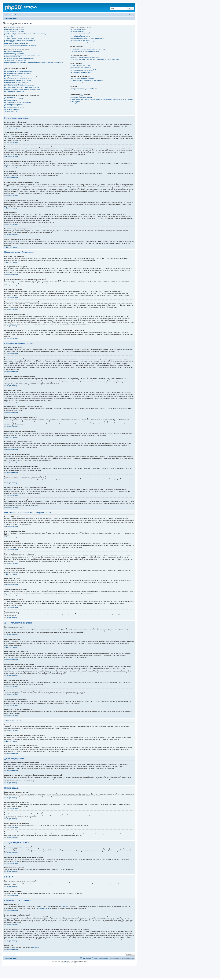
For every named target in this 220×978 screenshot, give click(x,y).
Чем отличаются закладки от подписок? (82, 78)
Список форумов (11, 958)
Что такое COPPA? (9, 42)
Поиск (129, 8)
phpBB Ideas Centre (43, 908)
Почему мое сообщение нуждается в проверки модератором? (22, 89)
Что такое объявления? (11, 106)
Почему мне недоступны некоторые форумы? (17, 80)
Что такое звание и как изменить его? (15, 60)
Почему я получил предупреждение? (15, 84)
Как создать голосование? (12, 75)
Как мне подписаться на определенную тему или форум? (87, 80)
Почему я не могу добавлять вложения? (16, 82)
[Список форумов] (13, 7)
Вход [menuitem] (132, 14)
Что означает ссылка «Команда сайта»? (82, 42)
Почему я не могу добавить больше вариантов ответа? (20, 77)
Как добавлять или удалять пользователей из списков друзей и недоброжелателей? (94, 59)
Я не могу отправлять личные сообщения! (82, 48)
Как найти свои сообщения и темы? (80, 72)
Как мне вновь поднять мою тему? (14, 91)
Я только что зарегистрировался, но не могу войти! (19, 38)
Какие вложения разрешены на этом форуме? (83, 88)
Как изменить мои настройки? (13, 51)
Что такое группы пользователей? (80, 33)
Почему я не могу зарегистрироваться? (16, 43)
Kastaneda (35, 947)
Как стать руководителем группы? (80, 36)
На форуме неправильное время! (14, 53)
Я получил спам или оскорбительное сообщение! (84, 51)
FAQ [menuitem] (15, 14)
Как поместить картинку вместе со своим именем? (19, 58)
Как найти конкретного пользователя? (81, 70)
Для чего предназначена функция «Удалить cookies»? (20, 45)
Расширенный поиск (132, 8)
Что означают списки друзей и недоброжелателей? (85, 57)
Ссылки (8, 14)
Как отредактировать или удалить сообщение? (18, 71)
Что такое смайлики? (10, 100)
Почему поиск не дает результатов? (81, 67)
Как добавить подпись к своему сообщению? (17, 73)
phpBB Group (64, 906)
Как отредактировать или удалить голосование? (18, 78)
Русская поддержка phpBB (69, 962)
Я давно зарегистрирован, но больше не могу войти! (19, 40)
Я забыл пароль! (9, 36)
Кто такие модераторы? (77, 31)
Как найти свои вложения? (78, 90)
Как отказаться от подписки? (78, 82)
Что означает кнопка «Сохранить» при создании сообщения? (22, 87)
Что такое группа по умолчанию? (80, 40)
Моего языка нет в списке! (12, 56)
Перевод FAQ (74, 103)
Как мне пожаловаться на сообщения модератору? (19, 85)
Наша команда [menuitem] (86, 958)
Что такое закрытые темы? (12, 109)
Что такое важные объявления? (13, 104)
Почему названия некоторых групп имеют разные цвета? (87, 38)
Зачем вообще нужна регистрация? (14, 31)
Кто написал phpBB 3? (76, 96)
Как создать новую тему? (11, 70)
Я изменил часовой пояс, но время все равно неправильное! (22, 55)
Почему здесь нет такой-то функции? (81, 97)
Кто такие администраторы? (78, 29)
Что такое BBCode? (10, 97)
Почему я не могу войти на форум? (14, 29)
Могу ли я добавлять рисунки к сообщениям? (17, 102)
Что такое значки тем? (10, 111)
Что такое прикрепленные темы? (13, 107)
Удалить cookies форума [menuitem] (101, 958)
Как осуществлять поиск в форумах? (81, 65)
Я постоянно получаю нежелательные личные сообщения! (87, 49)
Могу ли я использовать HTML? (13, 99)
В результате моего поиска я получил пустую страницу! (86, 69)
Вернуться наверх (12, 128)
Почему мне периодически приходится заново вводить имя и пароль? (24, 33)
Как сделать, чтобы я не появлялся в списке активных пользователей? (25, 35)
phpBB (65, 961)
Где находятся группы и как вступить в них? (83, 35)
